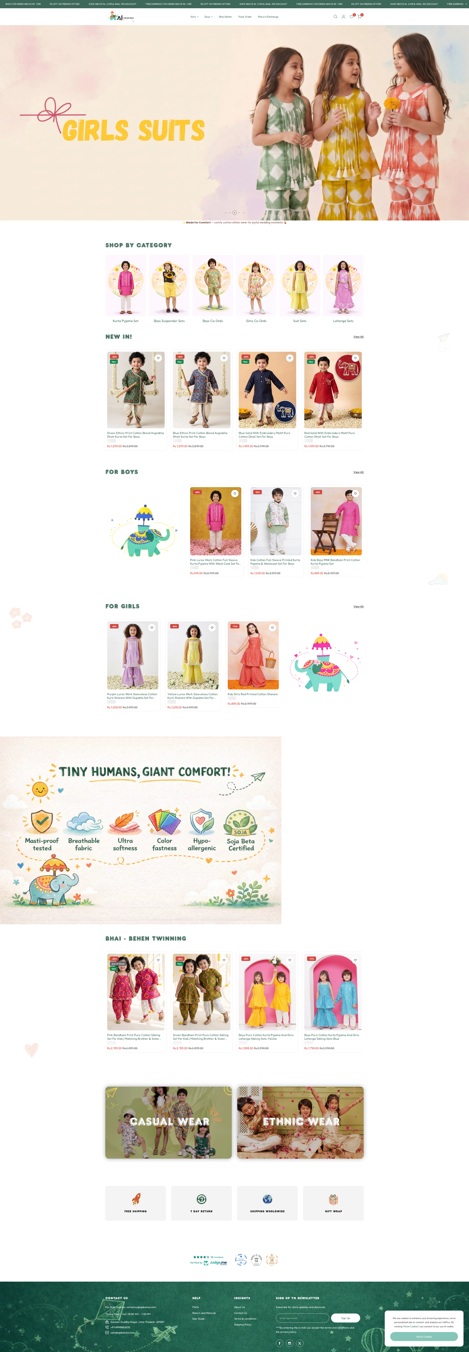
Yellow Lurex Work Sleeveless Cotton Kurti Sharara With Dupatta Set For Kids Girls (192, 696)
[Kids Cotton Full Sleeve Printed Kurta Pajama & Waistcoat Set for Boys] (276, 521)
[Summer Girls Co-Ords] (256, 285)
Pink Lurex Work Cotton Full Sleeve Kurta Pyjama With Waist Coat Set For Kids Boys (215, 561)
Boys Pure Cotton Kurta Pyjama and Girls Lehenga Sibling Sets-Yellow (266, 1036)
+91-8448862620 (120, 1327)
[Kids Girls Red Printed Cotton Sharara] (253, 655)
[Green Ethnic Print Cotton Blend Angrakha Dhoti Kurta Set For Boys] (136, 390)
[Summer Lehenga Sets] (343, 285)
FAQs (195, 1307)
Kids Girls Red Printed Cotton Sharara (253, 694)
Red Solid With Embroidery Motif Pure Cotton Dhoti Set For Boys (329, 434)
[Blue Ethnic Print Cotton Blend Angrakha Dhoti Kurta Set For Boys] (201, 390)
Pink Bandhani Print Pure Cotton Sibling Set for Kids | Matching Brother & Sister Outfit (133, 1036)
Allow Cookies (424, 1336)
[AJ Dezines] (121, 16)
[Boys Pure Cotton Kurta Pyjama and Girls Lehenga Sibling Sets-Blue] (333, 992)
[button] (225, 212)
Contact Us (240, 1312)
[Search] (335, 17)
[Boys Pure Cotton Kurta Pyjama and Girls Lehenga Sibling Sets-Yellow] (267, 992)
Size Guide (198, 1318)
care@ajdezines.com (122, 1332)
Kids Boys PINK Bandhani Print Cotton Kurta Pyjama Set (335, 561)
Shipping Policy (242, 1324)
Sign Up (345, 1318)
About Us (239, 1307)
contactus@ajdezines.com (141, 1307)
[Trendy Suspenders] (169, 285)
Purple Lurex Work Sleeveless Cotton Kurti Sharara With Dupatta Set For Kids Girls (132, 696)
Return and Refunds (204, 1312)
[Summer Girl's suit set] (299, 285)
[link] (144, 531)
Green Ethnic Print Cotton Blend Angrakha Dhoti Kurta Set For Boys (135, 434)
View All (358, 336)
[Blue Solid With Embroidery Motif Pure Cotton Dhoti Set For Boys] (267, 390)
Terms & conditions (245, 1318)
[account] (343, 17)
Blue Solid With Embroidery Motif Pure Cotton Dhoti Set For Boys (264, 434)
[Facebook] (279, 1343)
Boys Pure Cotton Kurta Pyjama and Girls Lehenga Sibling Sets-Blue (331, 1036)
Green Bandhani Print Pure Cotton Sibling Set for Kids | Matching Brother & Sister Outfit (200, 1036)
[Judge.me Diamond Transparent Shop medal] (241, 1260)
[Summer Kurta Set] (125, 285)
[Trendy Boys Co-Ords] (212, 285)
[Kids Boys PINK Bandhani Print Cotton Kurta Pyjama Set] (336, 521)
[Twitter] (299, 1343)
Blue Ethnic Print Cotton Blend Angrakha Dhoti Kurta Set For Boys (200, 434)
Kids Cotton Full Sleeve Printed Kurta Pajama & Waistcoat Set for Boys (275, 561)
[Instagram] (289, 1343)
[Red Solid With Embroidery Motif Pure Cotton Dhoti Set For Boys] (333, 390)
